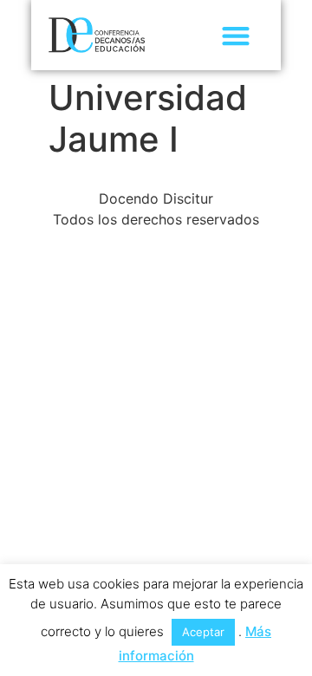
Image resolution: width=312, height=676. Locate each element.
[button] (235, 35)
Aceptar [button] (203, 632)
